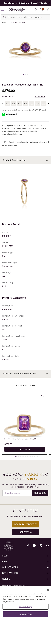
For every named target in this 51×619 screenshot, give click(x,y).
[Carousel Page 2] (25, 74)
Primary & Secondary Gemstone (19, 373)
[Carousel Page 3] (27, 74)
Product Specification (14, 160)
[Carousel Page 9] (34, 456)
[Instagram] (34, 545)
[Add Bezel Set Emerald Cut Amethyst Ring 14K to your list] (42, 396)
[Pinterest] (41, 545)
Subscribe (40, 493)
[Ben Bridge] (16, 10)
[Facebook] (28, 545)
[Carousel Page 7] (30, 456)
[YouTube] (47, 545)
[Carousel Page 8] (32, 456)
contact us (25, 532)
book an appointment (25, 524)
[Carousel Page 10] (37, 456)
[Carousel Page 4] (23, 456)
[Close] (48, 590)
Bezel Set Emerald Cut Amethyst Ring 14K (20, 439)
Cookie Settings (25, 607)
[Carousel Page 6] (27, 456)
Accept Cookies (25, 614)
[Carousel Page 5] (25, 456)
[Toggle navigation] (3, 10)
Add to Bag (24, 449)
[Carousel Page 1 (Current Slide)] (23, 74)
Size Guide (40, 96)
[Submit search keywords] (4, 17)
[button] (48, 9)
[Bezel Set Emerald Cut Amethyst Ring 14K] (24, 415)
